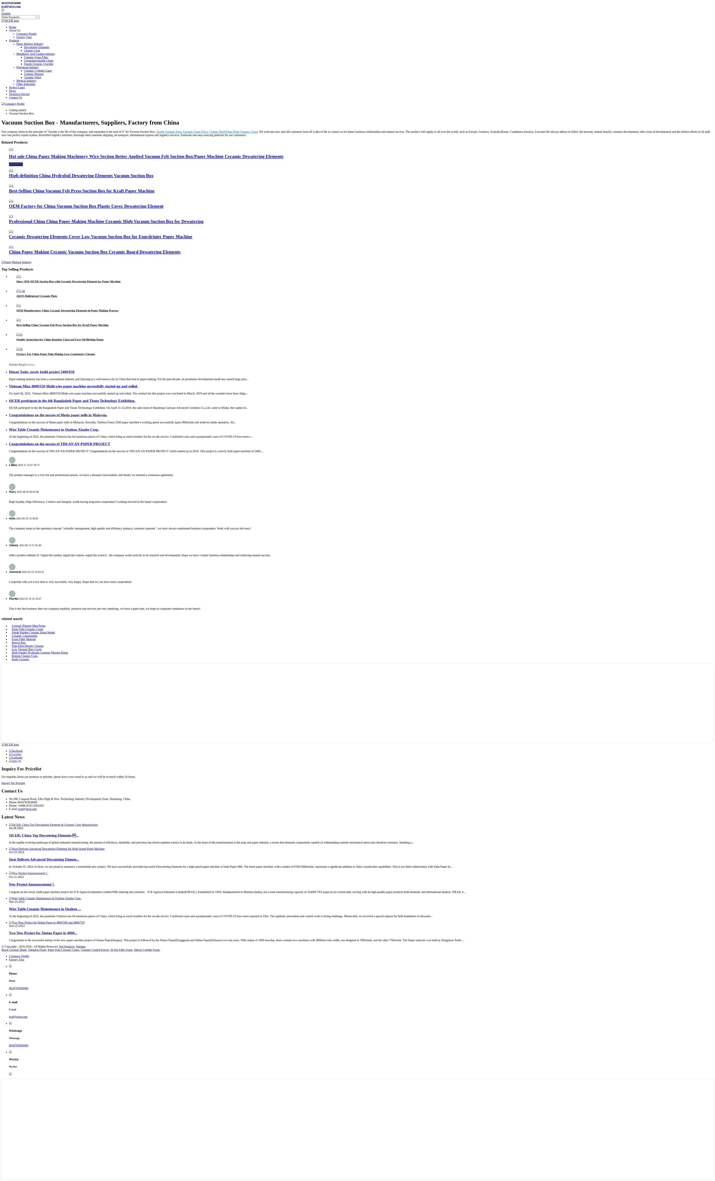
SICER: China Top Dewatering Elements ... (44, 835)
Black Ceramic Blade (14, 949)
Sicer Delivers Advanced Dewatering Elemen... (44, 859)
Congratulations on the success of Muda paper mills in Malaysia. (58, 415)
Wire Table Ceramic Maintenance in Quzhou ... (45, 909)
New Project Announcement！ (32, 884)
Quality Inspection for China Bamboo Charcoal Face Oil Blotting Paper (60, 339)
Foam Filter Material (24, 639)
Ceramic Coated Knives (95, 949)
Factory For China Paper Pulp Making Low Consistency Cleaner (55, 354)
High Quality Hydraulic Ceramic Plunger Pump (40, 652)
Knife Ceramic (20, 659)
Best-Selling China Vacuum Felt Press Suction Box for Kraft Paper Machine (82, 190)
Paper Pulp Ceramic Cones (242, 131)
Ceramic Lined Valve (195, 131)
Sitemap (80, 946)
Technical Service (19, 94)
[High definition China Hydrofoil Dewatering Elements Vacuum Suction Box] (11, 170)
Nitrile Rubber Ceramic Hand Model (33, 632)
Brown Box (19, 642)
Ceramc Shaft (217, 131)
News (12, 90)
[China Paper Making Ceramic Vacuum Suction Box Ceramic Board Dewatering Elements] (11, 247)
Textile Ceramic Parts (168, 131)
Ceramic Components (24, 635)
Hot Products (66, 946)
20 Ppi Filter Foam (121, 949)
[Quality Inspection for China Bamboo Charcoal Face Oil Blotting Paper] (19, 334)
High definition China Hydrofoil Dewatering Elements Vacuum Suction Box (81, 175)
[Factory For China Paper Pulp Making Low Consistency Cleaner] (19, 349)
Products (14, 40)
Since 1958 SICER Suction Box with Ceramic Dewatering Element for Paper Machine (68, 281)
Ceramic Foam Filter (36, 57)
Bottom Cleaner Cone (24, 656)
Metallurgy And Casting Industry (35, 53)
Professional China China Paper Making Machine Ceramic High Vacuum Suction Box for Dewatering (106, 221)
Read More (16, 164)
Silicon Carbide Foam (147, 949)
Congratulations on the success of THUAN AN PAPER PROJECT (59, 444)
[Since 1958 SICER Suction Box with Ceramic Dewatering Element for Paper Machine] (18, 276)
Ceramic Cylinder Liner (38, 70)
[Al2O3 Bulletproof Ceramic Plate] (20, 291)
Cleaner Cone (32, 50)
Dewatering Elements (36, 47)
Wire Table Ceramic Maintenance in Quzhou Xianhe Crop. (54, 430)
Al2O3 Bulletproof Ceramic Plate (36, 296)
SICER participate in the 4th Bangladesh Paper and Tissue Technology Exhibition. (72, 401)
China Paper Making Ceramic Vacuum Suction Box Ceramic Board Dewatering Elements (94, 251)
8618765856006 (18, 988)
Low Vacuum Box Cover (27, 649)
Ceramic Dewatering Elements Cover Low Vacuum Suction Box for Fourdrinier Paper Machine (100, 236)
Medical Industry (26, 80)
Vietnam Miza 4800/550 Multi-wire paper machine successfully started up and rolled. (73, 386)
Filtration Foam (37, 949)
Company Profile (26, 33)
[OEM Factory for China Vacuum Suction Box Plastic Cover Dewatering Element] (11, 201)
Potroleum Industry (27, 67)
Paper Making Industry (29, 43)
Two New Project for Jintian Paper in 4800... (43, 933)
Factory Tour (24, 37)
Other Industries (25, 84)
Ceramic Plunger (34, 74)
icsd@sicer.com (11, 6)
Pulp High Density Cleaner (28, 645)
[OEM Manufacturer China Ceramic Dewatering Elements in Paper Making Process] (18, 305)
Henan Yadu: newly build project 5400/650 (41, 372)
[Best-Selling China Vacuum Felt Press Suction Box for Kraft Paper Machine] (11, 185)
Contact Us (15, 97)
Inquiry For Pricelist (13, 783)
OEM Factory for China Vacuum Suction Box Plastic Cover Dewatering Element (86, 206)
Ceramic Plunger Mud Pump (28, 625)
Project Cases (17, 87)
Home (12, 27)
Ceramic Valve (32, 77)
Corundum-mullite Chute (38, 60)
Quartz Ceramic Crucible (38, 64)
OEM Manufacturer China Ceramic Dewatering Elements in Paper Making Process (67, 310)
